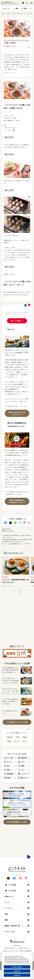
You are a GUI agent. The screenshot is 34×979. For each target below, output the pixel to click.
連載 (6, 920)
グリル (13, 46)
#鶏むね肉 (10, 737)
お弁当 (7, 46)
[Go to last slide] (2, 8)
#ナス (24, 741)
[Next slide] (31, 8)
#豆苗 (17, 737)
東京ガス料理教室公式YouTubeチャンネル (17, 501)
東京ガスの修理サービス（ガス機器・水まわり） (17, 948)
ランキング (8, 908)
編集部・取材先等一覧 (12, 926)
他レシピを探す (16, 321)
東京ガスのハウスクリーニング (11, 951)
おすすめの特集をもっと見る (17, 822)
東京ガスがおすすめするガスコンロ (17, 413)
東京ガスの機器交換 (26, 951)
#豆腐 (9, 741)
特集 (6, 914)
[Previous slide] (14, 591)
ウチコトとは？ (10, 932)
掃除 (17, 8)
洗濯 (25, 8)
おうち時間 (9, 934)
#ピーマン (17, 741)
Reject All (17, 971)
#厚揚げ (25, 737)
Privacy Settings (17, 967)
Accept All (17, 975)
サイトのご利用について (15, 543)
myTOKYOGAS (16, 945)
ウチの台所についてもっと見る (17, 722)
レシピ (8, 8)
